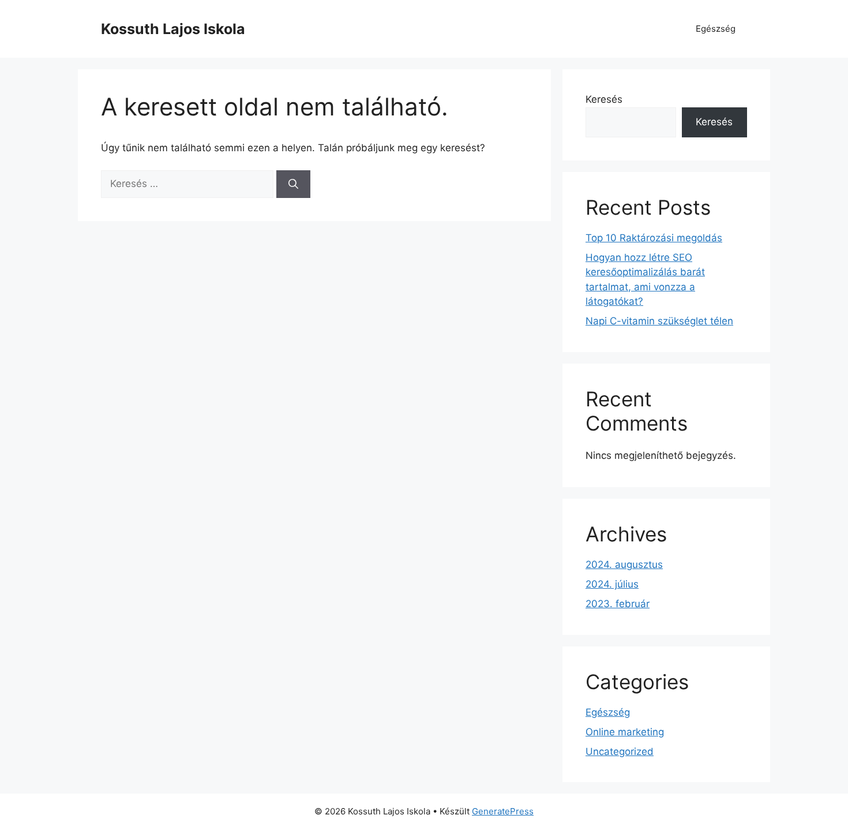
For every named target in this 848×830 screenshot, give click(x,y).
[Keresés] (293, 184)
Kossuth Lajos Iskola (173, 29)
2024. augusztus (624, 564)
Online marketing (625, 732)
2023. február (618, 604)
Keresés (604, 99)
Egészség (716, 28)
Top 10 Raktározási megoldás (654, 238)
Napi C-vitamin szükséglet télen (659, 321)
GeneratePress (503, 811)
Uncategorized (620, 751)
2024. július (612, 584)
